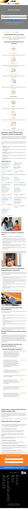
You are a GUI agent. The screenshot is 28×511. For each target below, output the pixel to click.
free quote (14, 418)
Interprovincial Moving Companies (9, 490)
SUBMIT (14, 19)
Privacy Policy (12, 505)
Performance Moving (18, 163)
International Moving (13, 85)
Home (3, 32)
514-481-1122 (3, 168)
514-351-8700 (16, 168)
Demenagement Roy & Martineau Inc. (5, 185)
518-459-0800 (3, 213)
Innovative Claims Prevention (12, 480)
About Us (17, 478)
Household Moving (13, 53)
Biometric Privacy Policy (16, 505)
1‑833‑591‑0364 (10, 468)
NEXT (14, 464)
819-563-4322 (3, 192)
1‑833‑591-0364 (22, 22)
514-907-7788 (16, 180)
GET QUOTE (17, 3)
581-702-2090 (3, 202)
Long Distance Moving (13, 63)
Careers (17, 482)
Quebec (13, 32)
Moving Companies (8, 32)
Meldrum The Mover (5, 163)
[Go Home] (5, 1)
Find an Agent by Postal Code (4, 479)
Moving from (2, 14)
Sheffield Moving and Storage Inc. (20, 185)
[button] (26, 1)
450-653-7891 (3, 180)
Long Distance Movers (8, 482)
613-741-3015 (16, 192)
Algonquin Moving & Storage (20, 198)
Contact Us (12, 478)
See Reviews (3, 172)
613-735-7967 (16, 203)
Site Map (10, 505)
